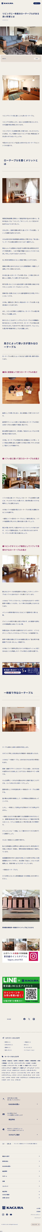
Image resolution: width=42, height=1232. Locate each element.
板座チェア (16, 1068)
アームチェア (31, 1068)
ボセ (18, 1077)
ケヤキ (8, 1077)
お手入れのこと (9, 1044)
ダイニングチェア (7, 1068)
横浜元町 (21, 1060)
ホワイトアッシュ (7, 1075)
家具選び (5, 1063)
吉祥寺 (15, 1060)
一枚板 (20, 1065)
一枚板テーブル (28, 1065)
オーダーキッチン (32, 1070)
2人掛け (5, 1065)
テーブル (11, 1063)
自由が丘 (10, 1060)
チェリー (14, 1072)
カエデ (4, 1080)
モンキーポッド (27, 1075)
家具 (39, 1060)
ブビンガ (18, 1080)
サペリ (15, 1075)
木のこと (26, 1044)
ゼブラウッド (24, 1077)
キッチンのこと (28, 1047)
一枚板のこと (27, 1042)
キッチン (23, 1070)
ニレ (13, 1080)
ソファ (37, 1068)
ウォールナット (6, 1072)
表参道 (4, 1060)
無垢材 (27, 1060)
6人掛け (34, 1063)
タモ (38, 1072)
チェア (35, 1065)
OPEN (37, 58)
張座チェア (23, 1068)
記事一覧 (9, 1143)
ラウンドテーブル (12, 1065)
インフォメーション (29, 1050)
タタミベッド (16, 1070)
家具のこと (8, 1042)
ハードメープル (22, 1072)
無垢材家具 (33, 1060)
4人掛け (28, 1063)
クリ (9, 1080)
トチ (34, 1075)
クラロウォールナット (35, 1077)
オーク (33, 1072)
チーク (20, 1075)
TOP (3, 1143)
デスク (4, 1070)
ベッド (9, 1070)
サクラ (13, 1077)
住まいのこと (8, 1050)
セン (4, 1077)
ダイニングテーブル (20, 1063)
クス (38, 1075)
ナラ (29, 1072)
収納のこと (8, 1047)
